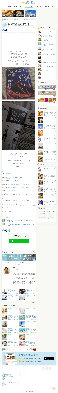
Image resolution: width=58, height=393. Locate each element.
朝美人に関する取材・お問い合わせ (7, 376)
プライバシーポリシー (5, 377)
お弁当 (48, 211)
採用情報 (3, 385)
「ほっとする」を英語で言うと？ (47, 72)
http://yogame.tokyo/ (6, 173)
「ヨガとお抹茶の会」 (11, 190)
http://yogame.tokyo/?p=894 (18, 163)
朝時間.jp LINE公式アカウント (7, 372)
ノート (52, 218)
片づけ (40, 220)
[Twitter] (6, 31)
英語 (44, 211)
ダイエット (45, 213)
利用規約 (3, 378)
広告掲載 (3, 386)
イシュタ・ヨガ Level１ (13, 177)
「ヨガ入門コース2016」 (20, 194)
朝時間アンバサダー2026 (6, 373)
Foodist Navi (22, 373)
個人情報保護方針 (5, 384)
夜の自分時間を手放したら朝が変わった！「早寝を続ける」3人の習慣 (48, 65)
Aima (21, 374)
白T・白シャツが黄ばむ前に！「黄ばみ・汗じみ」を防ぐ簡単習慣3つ (48, 36)
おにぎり (53, 211)
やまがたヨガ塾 (13, 178)
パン (44, 218)
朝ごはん (40, 211)
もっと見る (33, 302)
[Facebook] (3, 31)
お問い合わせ (4, 379)
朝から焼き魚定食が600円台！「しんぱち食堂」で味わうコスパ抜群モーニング (48, 54)
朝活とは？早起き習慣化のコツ (7, 375)
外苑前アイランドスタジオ (25, 372)
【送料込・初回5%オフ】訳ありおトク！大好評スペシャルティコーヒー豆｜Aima (48, 49)
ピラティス (51, 213)
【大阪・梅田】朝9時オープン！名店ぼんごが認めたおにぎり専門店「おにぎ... (48, 62)
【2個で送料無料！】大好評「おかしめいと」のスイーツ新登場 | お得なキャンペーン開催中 (48, 44)
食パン (40, 213)
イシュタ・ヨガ (13, 180)
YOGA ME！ (14, 269)
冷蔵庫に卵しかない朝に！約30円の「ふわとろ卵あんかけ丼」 (48, 40)
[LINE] (9, 231)
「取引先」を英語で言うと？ (46, 76)
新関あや (34, 27)
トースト (40, 218)
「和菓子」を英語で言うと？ (46, 31)
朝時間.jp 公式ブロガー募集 (6, 374)
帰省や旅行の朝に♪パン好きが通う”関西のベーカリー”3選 (48, 69)
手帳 (48, 218)
